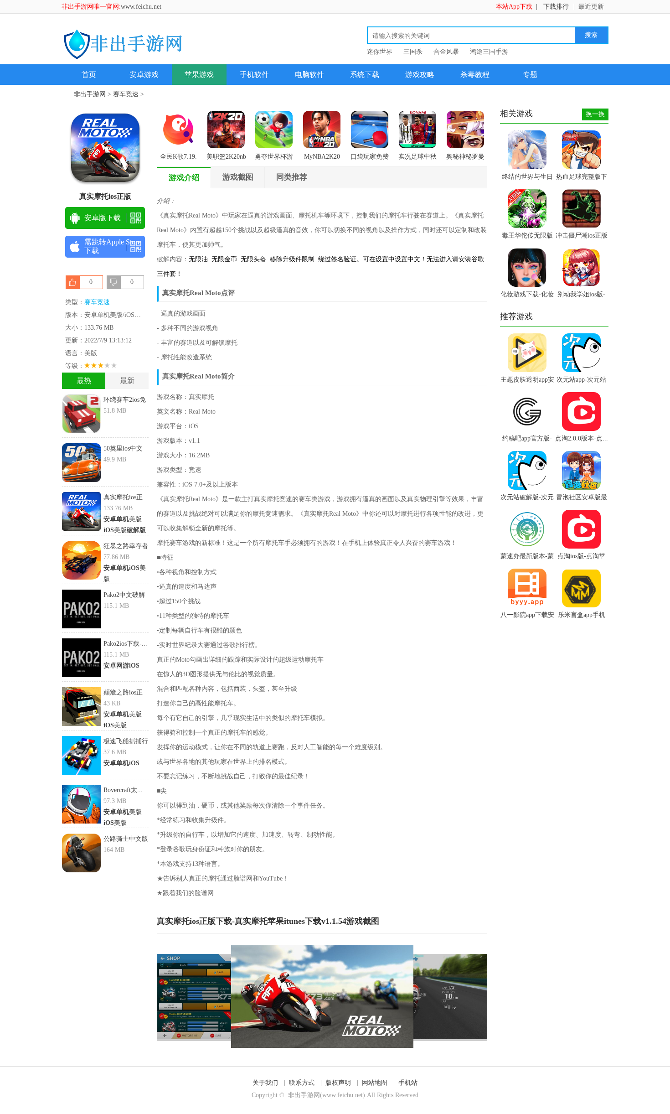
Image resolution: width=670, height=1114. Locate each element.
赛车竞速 (126, 94)
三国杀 (413, 51)
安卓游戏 (144, 74)
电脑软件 (309, 74)
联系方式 (301, 1082)
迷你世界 (379, 51)
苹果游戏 (199, 74)
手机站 (407, 1082)
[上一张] (239, 996)
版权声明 (338, 1082)
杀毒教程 (475, 74)
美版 (122, 519)
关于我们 (265, 1082)
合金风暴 (446, 51)
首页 (89, 74)
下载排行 (556, 6)
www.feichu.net (141, 6)
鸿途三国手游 (489, 51)
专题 (530, 74)
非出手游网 (90, 94)
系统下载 (364, 74)
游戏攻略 (419, 74)
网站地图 (374, 1082)
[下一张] (405, 996)
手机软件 (254, 74)
